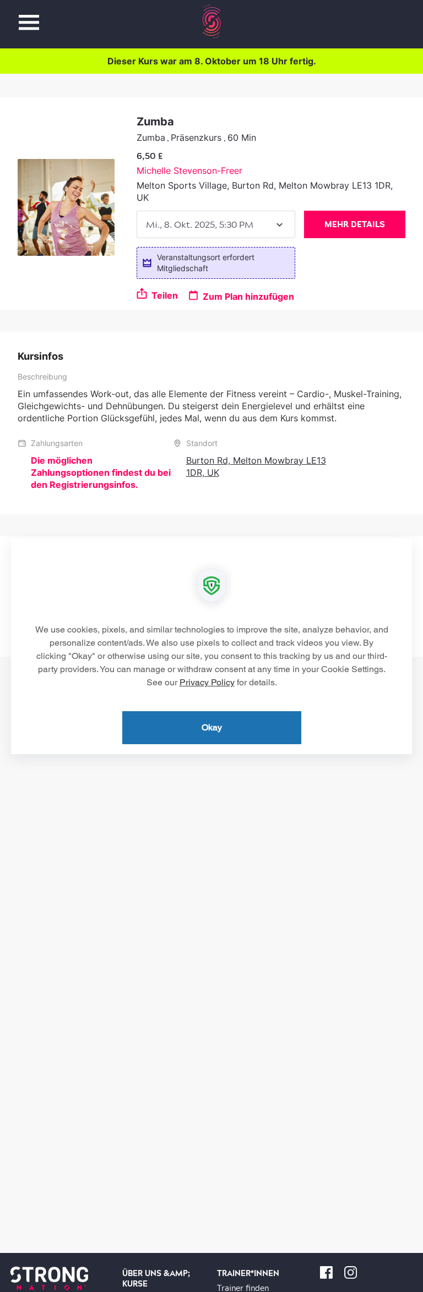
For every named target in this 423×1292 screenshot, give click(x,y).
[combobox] (216, 224)
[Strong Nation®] (211, 21)
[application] (211, 646)
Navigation (29, 16)
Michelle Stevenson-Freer (189, 170)
